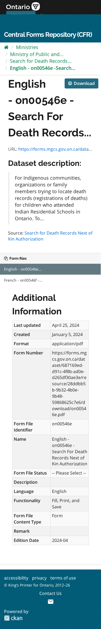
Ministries (27, 47)
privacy (39, 578)
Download (84, 83)
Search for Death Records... (41, 61)
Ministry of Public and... (37, 54)
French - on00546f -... (23, 280)
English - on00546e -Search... (42, 68)
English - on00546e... (22, 269)
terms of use (63, 578)
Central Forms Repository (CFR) (48, 34)
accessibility (16, 578)
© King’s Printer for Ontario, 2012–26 (37, 585)
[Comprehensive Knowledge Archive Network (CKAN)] (13, 618)
